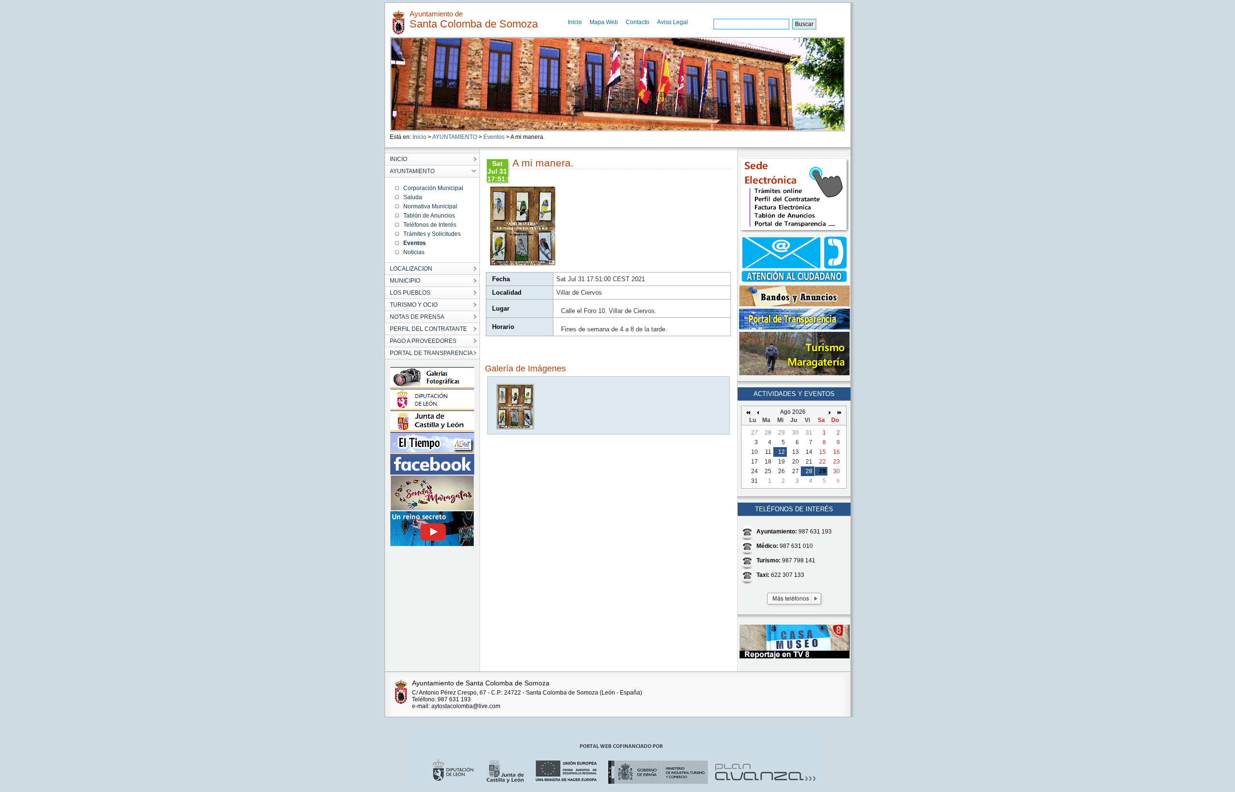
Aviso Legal (672, 22)
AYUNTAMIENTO (454, 137)
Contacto (637, 22)
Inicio (575, 22)
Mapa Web (604, 22)
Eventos (494, 137)
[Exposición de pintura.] (516, 427)
